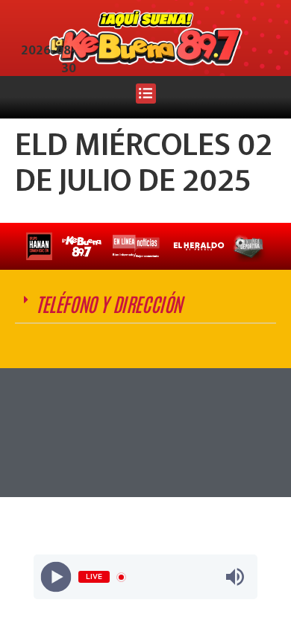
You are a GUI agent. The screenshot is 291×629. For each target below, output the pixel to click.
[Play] (56, 577)
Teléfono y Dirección (109, 303)
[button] (146, 93)
